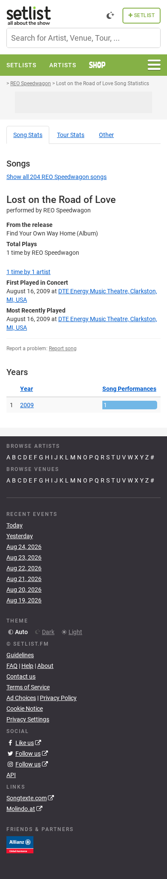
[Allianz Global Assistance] (19, 844)
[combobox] (83, 38)
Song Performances (129, 388)
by (28, 271)
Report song (63, 349)
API (11, 775)
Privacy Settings (27, 719)
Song (27, 134)
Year (26, 388)
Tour (70, 134)
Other (106, 134)
